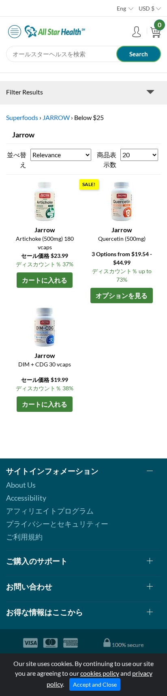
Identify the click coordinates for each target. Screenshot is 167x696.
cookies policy (99, 673)
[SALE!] (121, 200)
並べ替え (16, 159)
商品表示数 (106, 159)
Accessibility (26, 497)
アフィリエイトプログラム (50, 510)
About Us (21, 484)
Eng (121, 8)
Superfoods (22, 117)
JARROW (56, 117)
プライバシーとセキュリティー (57, 523)
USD (146, 8)
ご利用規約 (24, 536)
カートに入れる (44, 280)
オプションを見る (122, 295)
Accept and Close (95, 684)
